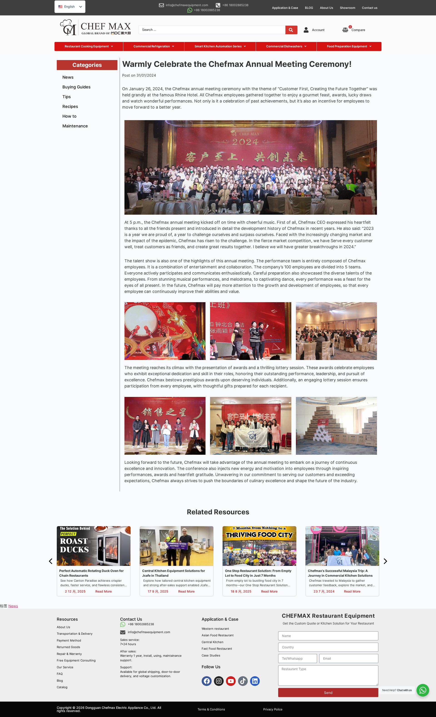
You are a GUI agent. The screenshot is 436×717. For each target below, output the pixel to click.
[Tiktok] (243, 681)
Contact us (369, 8)
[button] (50, 561)
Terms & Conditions (211, 709)
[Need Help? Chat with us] (422, 690)
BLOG (309, 8)
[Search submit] (290, 30)
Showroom (347, 8)
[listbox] (69, 6)
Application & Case (285, 8)
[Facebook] (206, 681)
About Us (326, 8)
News (13, 606)
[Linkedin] (255, 681)
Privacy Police (272, 709)
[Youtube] (231, 681)
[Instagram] (219, 681)
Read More (103, 591)
